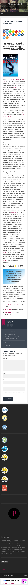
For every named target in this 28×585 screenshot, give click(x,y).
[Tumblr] (22, 34)
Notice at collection (8, 583)
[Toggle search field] (26, 14)
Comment (5, 358)
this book (13, 212)
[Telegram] (4, 37)
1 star (6, 336)
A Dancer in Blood (14, 79)
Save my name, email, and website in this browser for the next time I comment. (14, 393)
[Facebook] (4, 31)
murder (7, 338)
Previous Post (8, 342)
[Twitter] (7, 31)
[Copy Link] (13, 31)
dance (13, 336)
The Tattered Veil (9, 312)
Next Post (7, 345)
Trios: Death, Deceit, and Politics (13, 305)
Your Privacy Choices (12, 580)
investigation (18, 336)
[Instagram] (19, 31)
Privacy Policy (4, 561)
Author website (11, 325)
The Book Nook (14, 4)
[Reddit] (4, 34)
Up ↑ (25, 575)
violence (15, 338)
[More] (7, 37)
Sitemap (3, 569)
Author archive (8, 325)
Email (4, 379)
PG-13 (10, 338)
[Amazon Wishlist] (22, 31)
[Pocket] (10, 34)
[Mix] (16, 34)
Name (4, 373)
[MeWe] (13, 34)
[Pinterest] (16, 31)
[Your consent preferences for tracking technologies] (25, 582)
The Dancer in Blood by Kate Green (13, 22)
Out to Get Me (8, 309)
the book (15, 87)
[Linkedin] (7, 34)
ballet (9, 336)
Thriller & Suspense (10, 334)
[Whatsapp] (10, 31)
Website (4, 386)
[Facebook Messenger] (19, 34)
